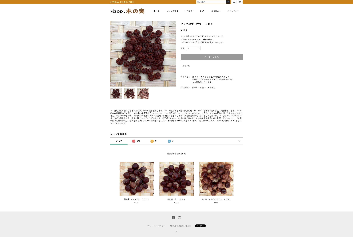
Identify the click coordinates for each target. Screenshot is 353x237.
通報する (186, 66)
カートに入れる (211, 57)
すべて (119, 141)
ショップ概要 (172, 11)
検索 (228, 2)
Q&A (202, 11)
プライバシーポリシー (156, 226)
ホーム (157, 11)
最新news (216, 11)
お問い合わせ (234, 11)
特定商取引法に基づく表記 (180, 226)
